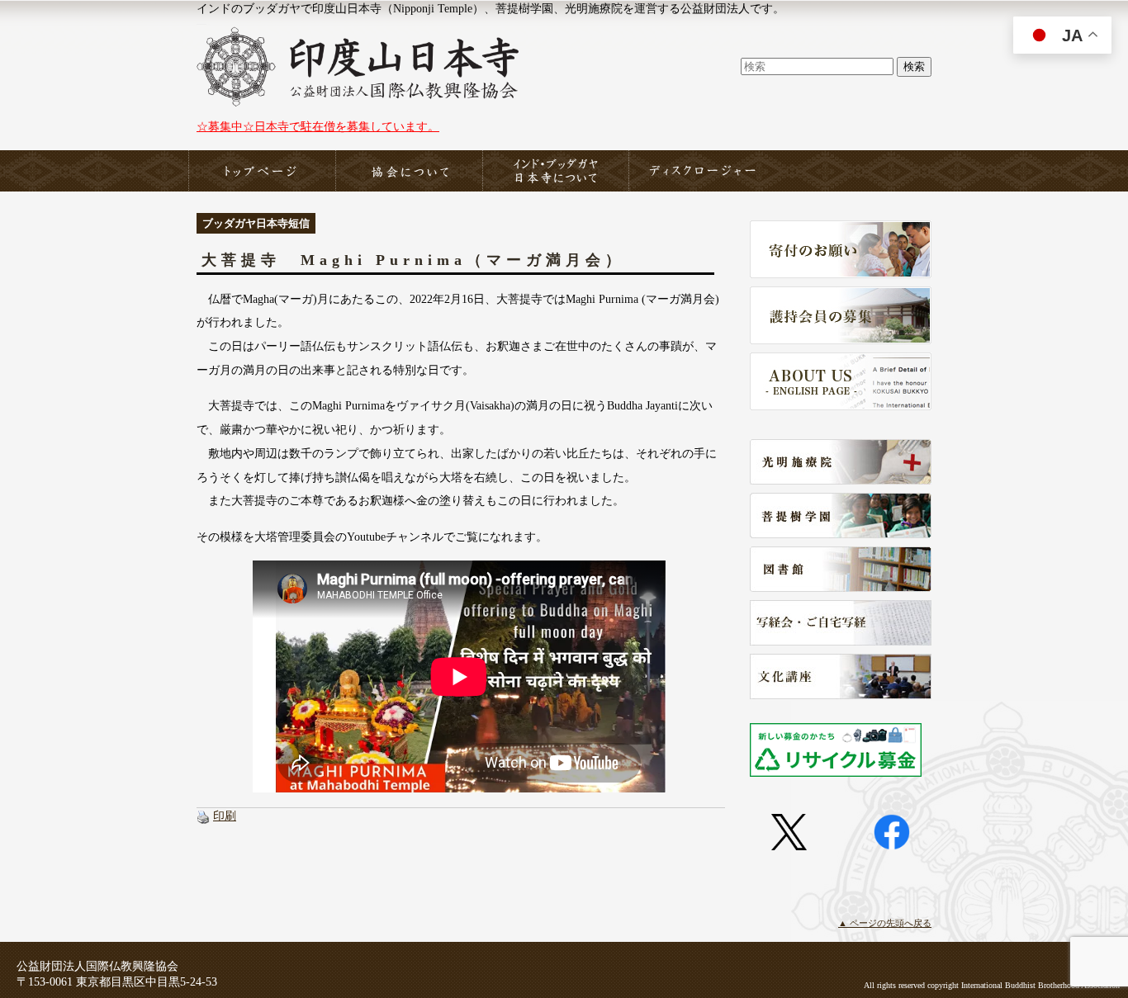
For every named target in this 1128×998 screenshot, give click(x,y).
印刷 (224, 815)
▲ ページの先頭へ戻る (884, 923)
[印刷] (203, 815)
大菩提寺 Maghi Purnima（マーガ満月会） (413, 260)
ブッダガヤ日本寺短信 (256, 223)
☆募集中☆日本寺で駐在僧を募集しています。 (318, 126)
